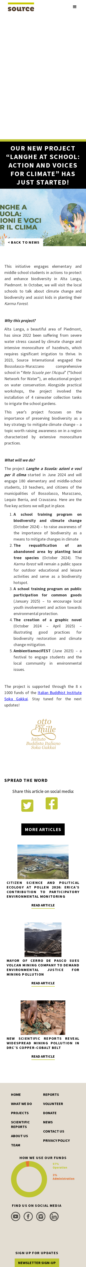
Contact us (53, 1131)
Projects (20, 1112)
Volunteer (53, 1103)
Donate (50, 1112)
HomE (16, 1094)
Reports (51, 1094)
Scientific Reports (20, 1124)
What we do (21, 1103)
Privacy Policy (56, 1140)
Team (15, 1145)
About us (19, 1135)
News (48, 1122)
